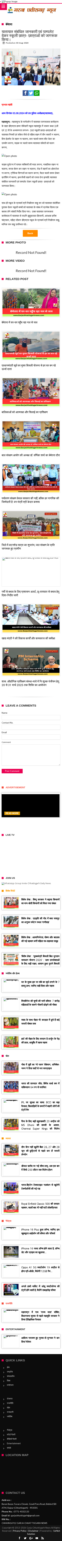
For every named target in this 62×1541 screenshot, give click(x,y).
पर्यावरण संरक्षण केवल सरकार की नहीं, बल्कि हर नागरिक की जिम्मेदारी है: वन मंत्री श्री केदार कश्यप (30, 500)
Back (30, 233)
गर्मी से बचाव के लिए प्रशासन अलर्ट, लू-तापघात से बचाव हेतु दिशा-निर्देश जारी (30, 593)
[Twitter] (25, 1538)
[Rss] (42, 1538)
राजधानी (10, 1412)
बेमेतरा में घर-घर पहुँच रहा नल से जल (19, 322)
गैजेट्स (9, 1430)
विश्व (8, 1380)
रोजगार (10, 1398)
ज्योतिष (9, 1416)
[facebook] (25, 93)
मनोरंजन (10, 1385)
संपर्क (9, 1447)
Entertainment (14, 1443)
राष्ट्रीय (10, 1371)
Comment (6, 742)
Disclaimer (33, 1530)
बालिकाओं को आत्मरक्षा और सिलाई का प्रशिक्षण (25, 412)
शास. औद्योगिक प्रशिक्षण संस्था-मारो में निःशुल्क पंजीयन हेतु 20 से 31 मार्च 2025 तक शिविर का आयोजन (30, 683)
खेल (8, 1407)
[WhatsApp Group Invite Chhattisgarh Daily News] (31, 883)
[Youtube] (37, 1538)
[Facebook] (19, 1538)
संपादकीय (10, 1376)
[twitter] (31, 93)
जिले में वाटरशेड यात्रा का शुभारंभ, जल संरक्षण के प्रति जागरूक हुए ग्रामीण (28, 546)
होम (8, 1367)
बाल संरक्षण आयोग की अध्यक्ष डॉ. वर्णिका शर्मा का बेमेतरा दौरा (31, 455)
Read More (12, 813)
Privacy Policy (19, 1530)
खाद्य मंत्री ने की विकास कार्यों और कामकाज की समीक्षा (28, 638)
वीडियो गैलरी (12, 1439)
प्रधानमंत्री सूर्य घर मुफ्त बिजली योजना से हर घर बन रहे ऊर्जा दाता (29, 367)
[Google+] (31, 1538)
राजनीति (10, 1403)
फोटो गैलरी (11, 1434)
